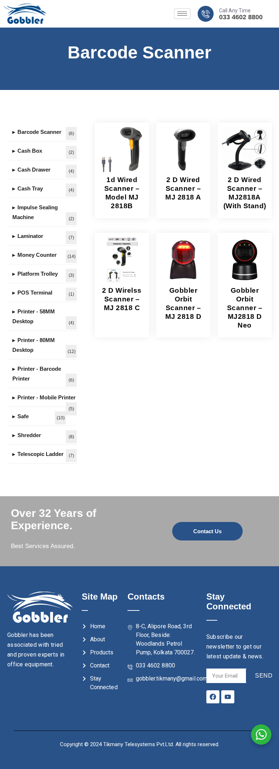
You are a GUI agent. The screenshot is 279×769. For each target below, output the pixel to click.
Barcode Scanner (39, 132)
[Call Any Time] (206, 14)
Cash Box (29, 151)
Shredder (29, 435)
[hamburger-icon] (182, 13)
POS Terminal (34, 292)
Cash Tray (30, 188)
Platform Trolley (37, 274)
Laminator (30, 236)
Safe (23, 416)
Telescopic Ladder (40, 454)
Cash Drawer (33, 169)
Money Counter (37, 255)
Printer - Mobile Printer (46, 397)
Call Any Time (235, 10)
